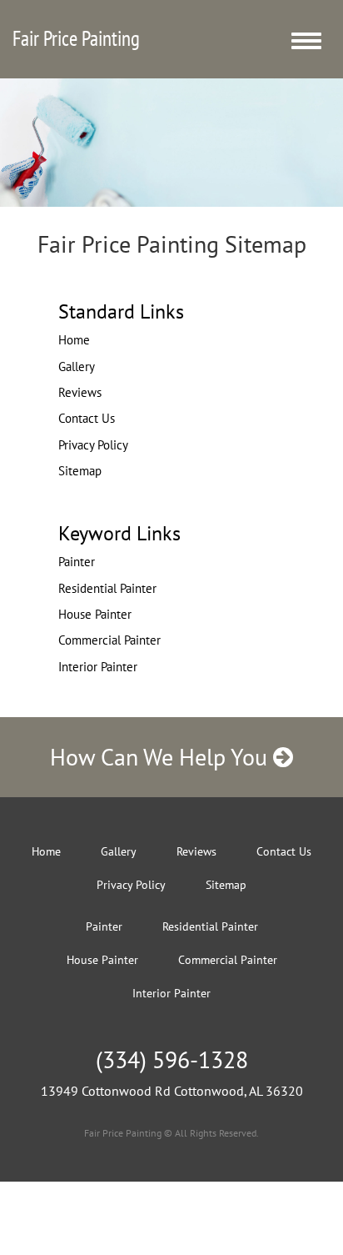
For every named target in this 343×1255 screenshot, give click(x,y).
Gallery (76, 366)
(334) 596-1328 (172, 1059)
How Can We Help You (161, 756)
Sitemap (80, 471)
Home (74, 340)
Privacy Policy (93, 445)
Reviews (80, 392)
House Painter (95, 614)
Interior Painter (97, 667)
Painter (76, 562)
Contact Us (86, 418)
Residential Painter (107, 588)
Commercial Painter (109, 640)
